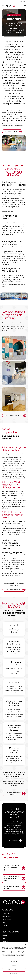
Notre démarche (7, 916)
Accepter (14, 961)
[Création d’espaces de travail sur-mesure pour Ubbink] (14, 373)
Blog (3, 922)
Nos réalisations (6, 919)
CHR (3, 938)
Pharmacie (5, 941)
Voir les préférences (14, 970)
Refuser (14, 965)
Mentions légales (13, 973)
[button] (25, 944)
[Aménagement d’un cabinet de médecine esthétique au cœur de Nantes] (14, 399)
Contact (4, 926)
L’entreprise (5, 913)
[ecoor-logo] (8, 6)
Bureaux (4, 935)
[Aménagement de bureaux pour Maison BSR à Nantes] (14, 348)
